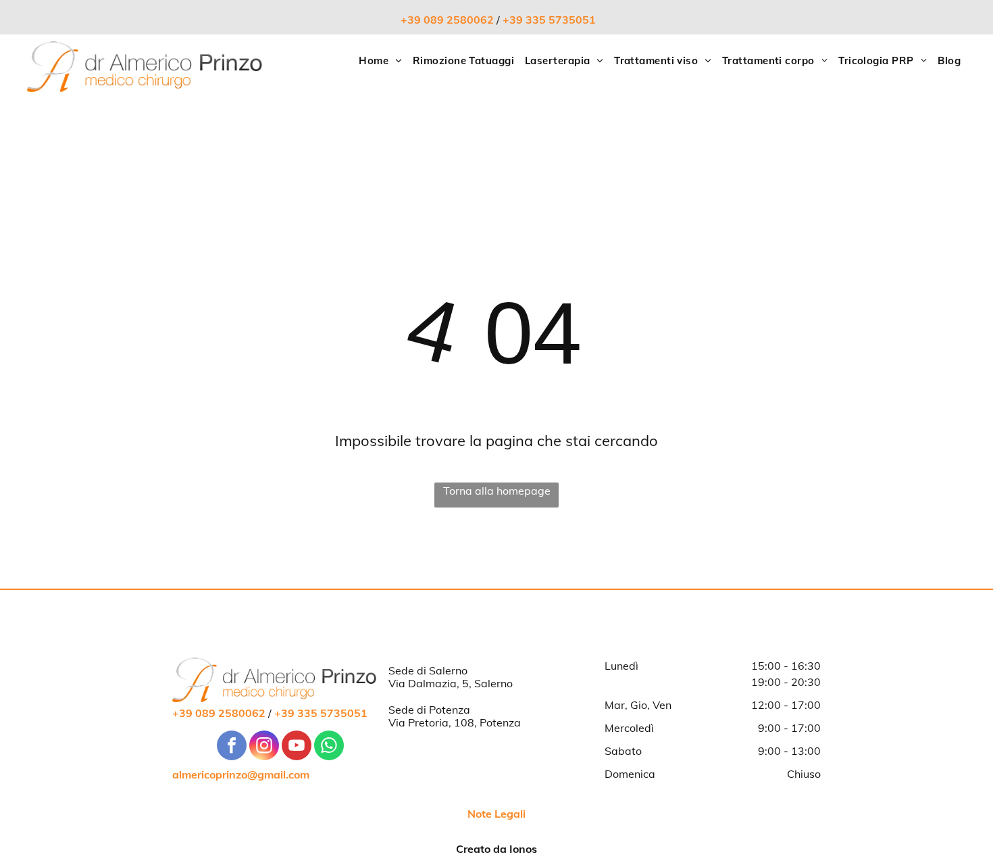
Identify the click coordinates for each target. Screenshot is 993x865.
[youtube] (296, 747)
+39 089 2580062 (447, 19)
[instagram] (264, 747)
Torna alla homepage (497, 490)
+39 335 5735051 (549, 19)
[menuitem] (380, 61)
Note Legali (496, 813)
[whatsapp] (329, 747)
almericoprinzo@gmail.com (240, 774)
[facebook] (232, 747)
